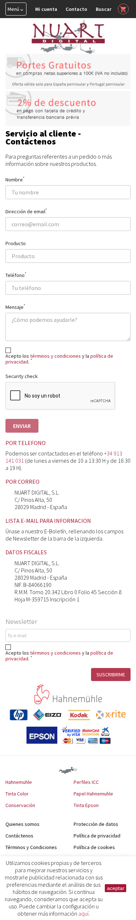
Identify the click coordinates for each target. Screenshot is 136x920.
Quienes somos (22, 824)
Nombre (14, 179)
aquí (83, 913)
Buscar (103, 9)
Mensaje (15, 306)
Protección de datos (96, 824)
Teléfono (15, 274)
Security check (21, 376)
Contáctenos (19, 835)
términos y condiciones (55, 653)
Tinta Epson (86, 805)
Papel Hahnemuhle (93, 793)
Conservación (20, 805)
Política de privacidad (97, 835)
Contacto (76, 9)
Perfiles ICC (86, 782)
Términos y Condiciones (31, 847)
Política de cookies (94, 847)
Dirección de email (26, 210)
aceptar (115, 888)
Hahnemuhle (18, 782)
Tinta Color (17, 793)
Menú (16, 9)
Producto (15, 243)
